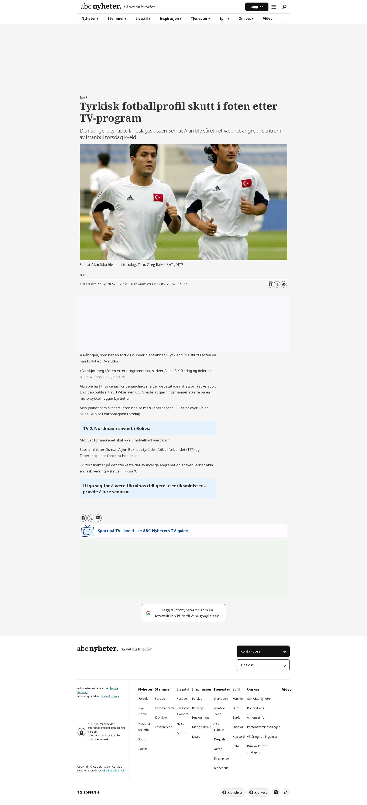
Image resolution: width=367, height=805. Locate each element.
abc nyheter (235, 792)
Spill (223, 18)
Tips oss (247, 665)
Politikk (143, 749)
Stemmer (116, 18)
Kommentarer (164, 708)
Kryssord (239, 737)
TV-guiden (220, 739)
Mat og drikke (201, 727)
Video (267, 18)
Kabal (236, 746)
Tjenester (199, 18)
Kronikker (161, 717)
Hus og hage (200, 717)
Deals (196, 737)
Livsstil (142, 18)
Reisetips (198, 708)
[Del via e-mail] (284, 284)
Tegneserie (221, 768)
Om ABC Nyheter (259, 698)
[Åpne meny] (274, 7)
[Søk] (284, 7)
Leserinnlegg (163, 727)
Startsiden (220, 698)
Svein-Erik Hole (110, 696)
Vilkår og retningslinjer (262, 737)
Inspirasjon (169, 18)
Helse (180, 724)
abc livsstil (261, 792)
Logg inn (256, 7)
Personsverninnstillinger (263, 727)
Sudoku (238, 727)
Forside (143, 698)
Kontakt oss (250, 651)
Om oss (245, 18)
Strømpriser (221, 758)
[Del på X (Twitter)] (277, 284)
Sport (142, 739)
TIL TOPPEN (86, 792)
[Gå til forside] (161, 7)
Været (217, 749)
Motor (181, 733)
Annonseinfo (255, 717)
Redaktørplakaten (105, 728)
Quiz (236, 708)
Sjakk (236, 717)
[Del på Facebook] (270, 284)
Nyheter (89, 18)
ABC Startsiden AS (113, 770)
